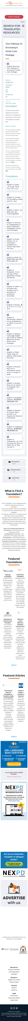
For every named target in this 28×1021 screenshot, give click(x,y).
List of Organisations (14, 971)
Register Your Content (14, 979)
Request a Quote (14, 982)
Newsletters (14, 974)
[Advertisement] (14, 835)
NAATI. (13, 162)
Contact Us (14, 990)
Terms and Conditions (14, 998)
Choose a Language (14, 16)
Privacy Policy (14, 995)
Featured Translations (14, 969)
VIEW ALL (14, 665)
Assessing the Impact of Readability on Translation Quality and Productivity (8, 694)
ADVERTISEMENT (22, 782)
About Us (14, 987)
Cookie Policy (14, 1000)
